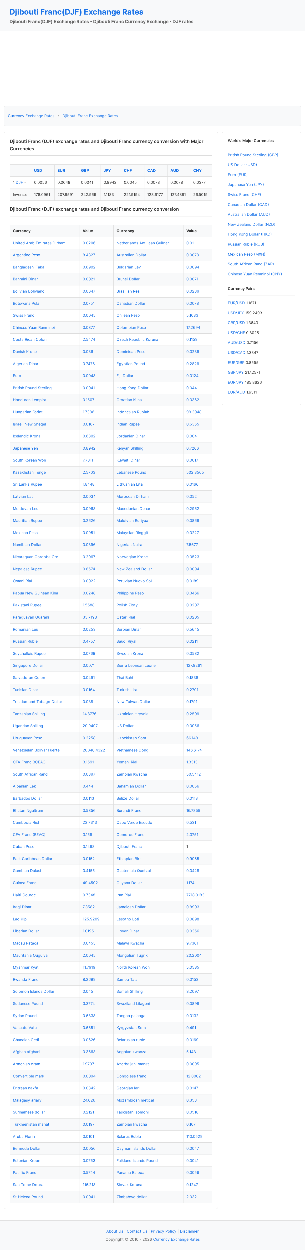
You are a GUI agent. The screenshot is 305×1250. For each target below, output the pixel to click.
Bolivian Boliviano (29, 291)
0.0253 (89, 629)
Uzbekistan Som (131, 737)
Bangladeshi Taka (28, 267)
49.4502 (90, 882)
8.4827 (89, 254)
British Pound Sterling (32, 387)
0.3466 (192, 593)
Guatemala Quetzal (134, 870)
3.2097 (192, 991)
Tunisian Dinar (25, 689)
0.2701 (192, 689)
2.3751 (192, 834)
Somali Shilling (130, 991)
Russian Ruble (25, 641)
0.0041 (89, 387)
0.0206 (89, 243)
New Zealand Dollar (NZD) (251, 224)
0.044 (191, 387)
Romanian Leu (25, 629)
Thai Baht (125, 677)
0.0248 (89, 593)
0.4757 (89, 641)
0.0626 (89, 1039)
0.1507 (88, 399)
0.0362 (192, 399)
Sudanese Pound (28, 1003)
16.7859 (193, 810)
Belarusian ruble (131, 1039)
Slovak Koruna (129, 1184)
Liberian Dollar (26, 931)
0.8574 (89, 569)
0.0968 (89, 508)
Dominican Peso (131, 351)
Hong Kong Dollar (132, 387)
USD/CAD (236, 352)
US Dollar (125, 725)
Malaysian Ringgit (132, 532)
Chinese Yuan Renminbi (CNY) (255, 274)
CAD (151, 170)
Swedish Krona (130, 653)
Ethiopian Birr (129, 858)
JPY (107, 170)
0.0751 (89, 303)
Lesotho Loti (128, 919)
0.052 (191, 496)
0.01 (190, 243)
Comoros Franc (130, 834)
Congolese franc (131, 1076)
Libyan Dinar (128, 931)
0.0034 (89, 496)
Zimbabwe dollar (132, 1196)
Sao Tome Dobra (28, 1184)
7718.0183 (195, 895)
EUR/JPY (236, 382)
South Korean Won (29, 460)
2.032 (191, 1196)
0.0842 (89, 1088)
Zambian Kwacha (132, 774)
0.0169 (192, 1039)
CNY (197, 170)
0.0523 (192, 556)
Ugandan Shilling (28, 725)
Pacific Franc (24, 1172)
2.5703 (89, 472)
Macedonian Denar (133, 508)
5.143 (191, 1051)
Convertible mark (28, 1076)
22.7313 (90, 822)
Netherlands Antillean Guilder (143, 243)
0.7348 (89, 895)
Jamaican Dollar (131, 906)
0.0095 (192, 1063)
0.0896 (89, 544)
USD (38, 170)
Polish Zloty (127, 605)
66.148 (192, 737)
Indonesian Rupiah (133, 412)
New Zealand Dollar (134, 569)
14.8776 (90, 713)
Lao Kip (20, 919)
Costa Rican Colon (29, 339)
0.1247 (192, 1184)
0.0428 (192, 870)
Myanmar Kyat (26, 967)
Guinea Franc (24, 882)
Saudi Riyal (126, 641)
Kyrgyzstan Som (131, 1027)
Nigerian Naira (129, 544)
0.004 (191, 436)
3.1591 (88, 762)
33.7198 (90, 617)
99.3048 (194, 412)
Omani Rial (22, 580)
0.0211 (192, 641)
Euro (17, 375)
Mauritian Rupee (27, 520)
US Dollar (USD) (242, 164)
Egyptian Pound (131, 363)
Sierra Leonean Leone (136, 665)
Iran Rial (124, 895)
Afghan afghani (26, 1051)
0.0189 (192, 580)
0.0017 (192, 460)
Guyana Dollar (129, 882)
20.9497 (90, 725)
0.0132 (192, 1015)
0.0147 (192, 1088)
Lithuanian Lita (130, 484)
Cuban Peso (24, 846)
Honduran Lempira (29, 399)
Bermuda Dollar (27, 1148)
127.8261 (194, 665)
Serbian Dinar (129, 629)
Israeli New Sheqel (29, 424)
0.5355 (192, 424)
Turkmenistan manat (31, 1124)
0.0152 (89, 858)
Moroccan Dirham (133, 496)
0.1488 (89, 846)
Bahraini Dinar (25, 279)
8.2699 (89, 979)
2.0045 (89, 955)
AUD (174, 170)
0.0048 (89, 375)
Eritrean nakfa (25, 1088)
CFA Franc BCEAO (29, 762)
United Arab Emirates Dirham (39, 243)
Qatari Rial (126, 617)
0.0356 (192, 931)
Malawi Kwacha (130, 943)
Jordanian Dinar (131, 436)
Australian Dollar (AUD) (249, 214)
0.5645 (192, 629)
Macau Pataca (25, 943)
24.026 (89, 1100)
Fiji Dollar (125, 375)
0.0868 (192, 520)
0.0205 (192, 617)
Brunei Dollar (128, 279)
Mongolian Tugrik (132, 955)
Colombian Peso (131, 327)
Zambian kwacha (132, 1124)
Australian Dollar (131, 254)
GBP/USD (236, 322)
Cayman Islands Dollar (137, 1148)
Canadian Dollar (131, 303)
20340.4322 (94, 750)
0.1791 (191, 701)
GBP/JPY (236, 372)
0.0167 (89, 424)
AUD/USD (236, 342)
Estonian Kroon (26, 1160)
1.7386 (88, 412)
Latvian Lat (23, 496)
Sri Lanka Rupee (27, 484)
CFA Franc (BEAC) (29, 834)
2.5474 (89, 339)
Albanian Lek (24, 786)
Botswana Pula (26, 303)
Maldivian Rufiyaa (132, 520)
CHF (128, 170)
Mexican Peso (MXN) (246, 254)
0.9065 (192, 858)
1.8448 (89, 484)
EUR (61, 170)
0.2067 (89, 556)
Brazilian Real (129, 291)
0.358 (191, 1100)
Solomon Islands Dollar (33, 991)
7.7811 (88, 460)
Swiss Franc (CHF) (244, 194)
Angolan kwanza (131, 1051)
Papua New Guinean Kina (35, 593)
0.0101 (88, 1136)
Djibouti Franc (129, 846)
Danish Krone (25, 351)
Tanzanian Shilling (29, 713)
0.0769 (89, 653)
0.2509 (192, 713)
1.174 (190, 882)
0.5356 (89, 810)
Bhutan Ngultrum (28, 810)
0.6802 (89, 436)
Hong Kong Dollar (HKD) (250, 234)
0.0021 (89, 279)
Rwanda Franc (25, 979)
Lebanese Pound (131, 472)
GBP (85, 170)
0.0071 (192, 279)
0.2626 (89, 520)
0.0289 (192, 291)
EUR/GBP (236, 362)
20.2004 (194, 955)
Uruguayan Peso (27, 737)
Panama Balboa (130, 1172)
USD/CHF (236, 332)
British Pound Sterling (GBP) (253, 154)
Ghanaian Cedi (26, 1039)
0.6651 (89, 1027)
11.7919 (89, 967)
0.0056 (192, 725)
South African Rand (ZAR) (251, 264)
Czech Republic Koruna (137, 339)
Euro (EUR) (238, 174)
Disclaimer (189, 1231)
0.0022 (89, 580)
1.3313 (192, 762)
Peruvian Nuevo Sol (134, 580)
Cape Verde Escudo (134, 822)
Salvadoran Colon (29, 677)
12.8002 (193, 1076)
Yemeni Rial (127, 762)
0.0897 (89, 774)
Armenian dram (26, 1063)
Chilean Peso (128, 315)
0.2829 (192, 363)
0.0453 (89, 943)
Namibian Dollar (27, 544)
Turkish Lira (127, 689)
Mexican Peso (25, 532)
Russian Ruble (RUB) (246, 244)
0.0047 (192, 1148)
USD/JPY (236, 312)
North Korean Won (133, 967)
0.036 (88, 351)
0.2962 (192, 508)
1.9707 (88, 1063)
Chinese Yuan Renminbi (34, 327)
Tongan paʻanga (131, 1015)
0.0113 (88, 798)
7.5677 (192, 544)
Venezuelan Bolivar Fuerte (36, 750)
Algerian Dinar (25, 363)
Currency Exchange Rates (31, 115)
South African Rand (30, 774)
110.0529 (194, 1136)
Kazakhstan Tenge (29, 472)
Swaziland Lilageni (133, 1003)
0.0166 (192, 484)
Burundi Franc (129, 810)
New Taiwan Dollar (133, 701)
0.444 (88, 786)
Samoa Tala (127, 979)
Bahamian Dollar (131, 786)
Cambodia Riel (26, 822)
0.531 (191, 822)
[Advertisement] (152, 68)
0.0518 (192, 1112)
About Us (114, 1231)
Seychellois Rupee (29, 653)
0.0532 (192, 653)
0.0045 (89, 315)
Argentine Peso (26, 254)
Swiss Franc (23, 315)
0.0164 (89, 689)
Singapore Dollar (28, 665)
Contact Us (137, 1231)
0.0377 (89, 327)
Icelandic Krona (27, 436)
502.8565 (195, 472)
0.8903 (192, 906)
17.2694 (193, 327)
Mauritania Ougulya (30, 955)
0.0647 (89, 291)
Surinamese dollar (29, 1112)
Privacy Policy (163, 1231)
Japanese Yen (25, 448)
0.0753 (89, 1160)
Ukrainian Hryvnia (132, 713)
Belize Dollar (128, 798)
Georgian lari (128, 1088)
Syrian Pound (25, 1015)
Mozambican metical (135, 1100)
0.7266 (192, 448)
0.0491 (89, 677)
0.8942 (89, 448)
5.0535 (192, 967)
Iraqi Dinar (22, 906)
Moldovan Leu (25, 508)
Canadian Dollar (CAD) (248, 204)
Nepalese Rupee (27, 569)
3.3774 (89, 1003)
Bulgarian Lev (129, 267)
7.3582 (89, 906)
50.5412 (193, 774)
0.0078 (192, 254)
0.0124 (192, 375)
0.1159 (192, 339)
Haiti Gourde (24, 895)
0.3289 (192, 351)
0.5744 (89, 1172)
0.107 (191, 1124)
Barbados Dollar (27, 798)
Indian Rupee (128, 424)
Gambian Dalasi (27, 870)
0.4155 (89, 870)
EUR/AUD (236, 392)
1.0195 (88, 931)
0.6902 (89, 267)
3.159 (87, 834)
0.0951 (89, 532)
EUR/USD (236, 302)
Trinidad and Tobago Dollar (37, 701)
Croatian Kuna (129, 399)
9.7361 (192, 943)
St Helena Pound (28, 1196)
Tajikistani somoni (133, 1112)
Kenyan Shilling (130, 448)
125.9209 (91, 919)
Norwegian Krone (132, 556)
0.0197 (89, 1124)
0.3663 (89, 1051)
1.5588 (89, 605)
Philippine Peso (130, 593)
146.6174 (194, 750)
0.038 (88, 701)
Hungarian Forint (28, 412)
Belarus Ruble (129, 1136)
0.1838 (192, 677)
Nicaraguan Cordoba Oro (35, 556)
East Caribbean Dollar (32, 858)
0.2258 (89, 737)
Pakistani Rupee (27, 605)
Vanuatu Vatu (25, 1027)
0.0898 (192, 919)
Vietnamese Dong (132, 750)
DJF (19, 182)
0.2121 (88, 1112)
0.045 (88, 991)
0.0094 (192, 267)
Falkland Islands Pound (137, 1160)
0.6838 (89, 1015)
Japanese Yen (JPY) (246, 184)
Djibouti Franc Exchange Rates (90, 115)
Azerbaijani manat (133, 1063)
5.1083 (192, 315)
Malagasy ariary (27, 1100)
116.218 (89, 1184)
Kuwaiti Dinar (128, 460)
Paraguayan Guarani (31, 617)
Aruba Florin (24, 1136)
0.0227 (192, 532)
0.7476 (89, 363)
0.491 (191, 1027)
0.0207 (192, 605)
